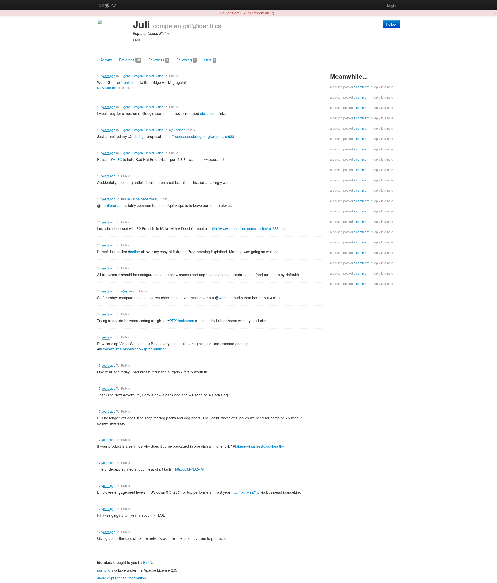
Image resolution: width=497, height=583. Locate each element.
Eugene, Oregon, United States (141, 75)
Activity (106, 59)
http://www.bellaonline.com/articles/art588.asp (248, 228)
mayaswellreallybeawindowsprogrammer (132, 348)
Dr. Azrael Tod (107, 87)
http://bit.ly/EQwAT (190, 469)
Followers (158, 59)
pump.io (103, 570)
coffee (135, 251)
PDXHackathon (182, 320)
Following (186, 59)
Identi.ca (107, 5)
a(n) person (177, 130)
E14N (147, 562)
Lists (209, 59)
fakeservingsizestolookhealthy (259, 446)
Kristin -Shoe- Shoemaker (139, 199)
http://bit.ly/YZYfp (245, 492)
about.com (208, 113)
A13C (117, 159)
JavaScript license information (121, 577)
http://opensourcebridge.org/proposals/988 (199, 136)
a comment (361, 87)
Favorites (129, 59)
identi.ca (128, 82)
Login (391, 5)
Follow (391, 24)
